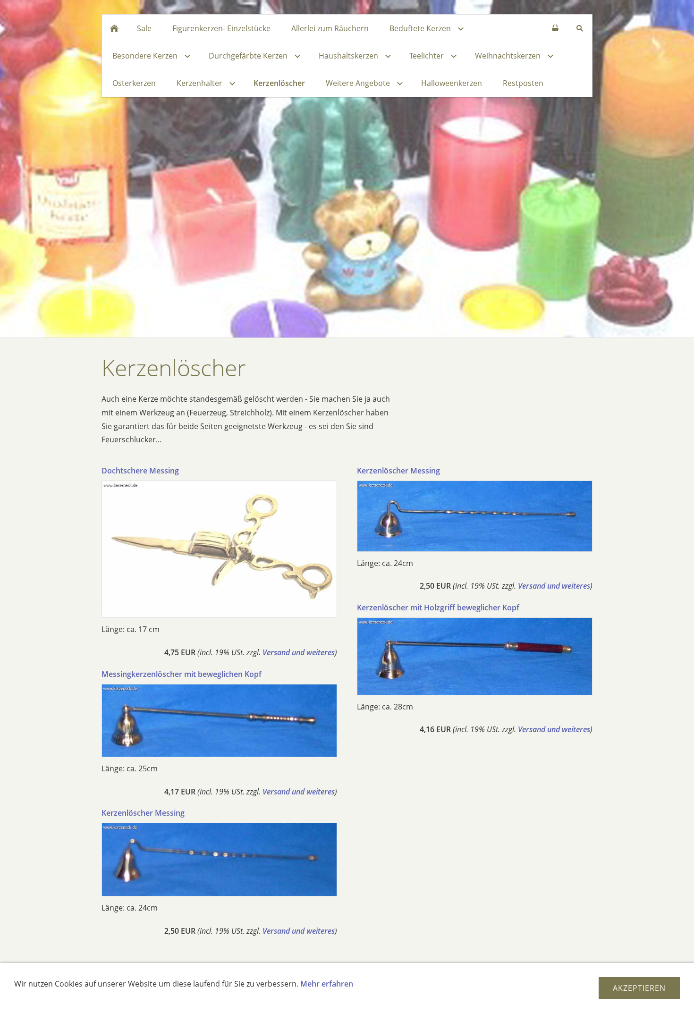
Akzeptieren (639, 988)
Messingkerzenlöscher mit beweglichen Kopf (182, 674)
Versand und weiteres (298, 652)
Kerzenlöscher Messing (143, 813)
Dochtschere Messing (140, 470)
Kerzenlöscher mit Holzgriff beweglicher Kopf (438, 607)
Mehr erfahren (326, 984)
